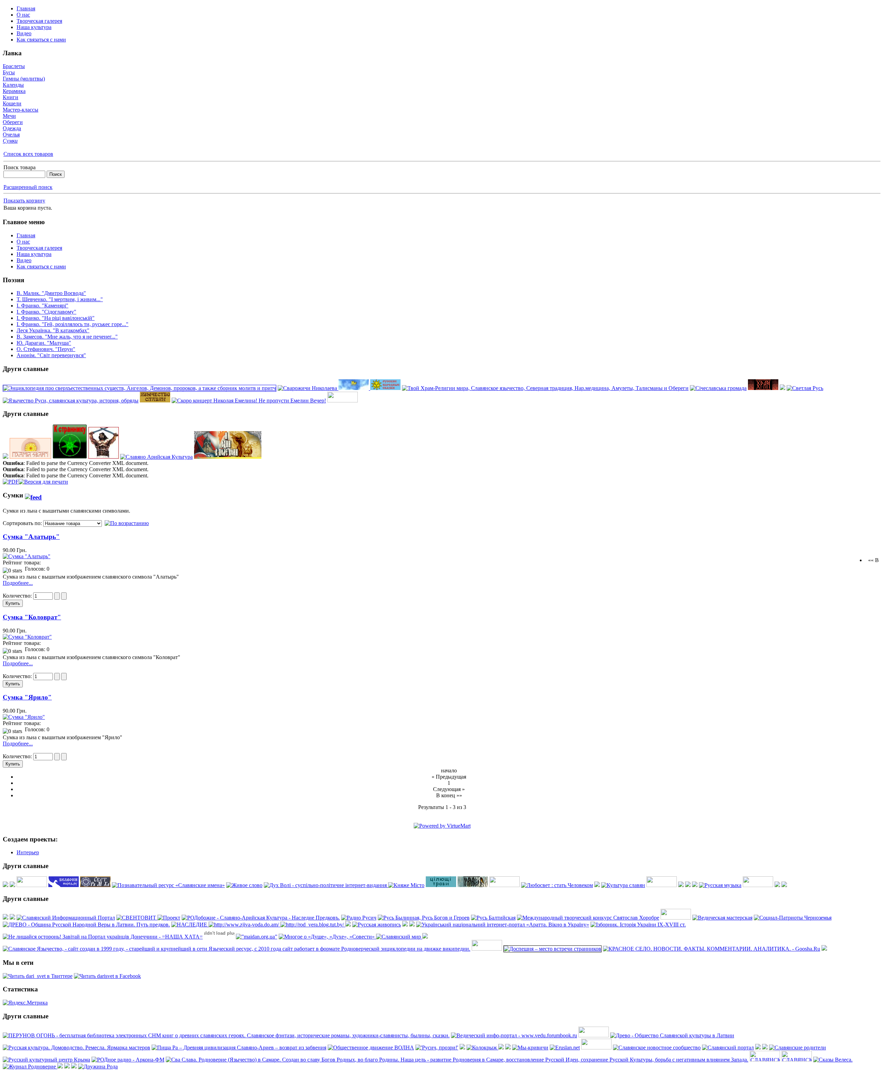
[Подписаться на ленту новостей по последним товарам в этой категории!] (33, 495)
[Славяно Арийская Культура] (156, 457)
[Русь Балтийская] (493, 918)
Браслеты (14, 66)
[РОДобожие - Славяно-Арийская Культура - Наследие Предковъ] (261, 918)
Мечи (9, 116)
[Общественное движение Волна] (371, 1047)
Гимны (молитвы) (24, 79)
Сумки (10, 141)
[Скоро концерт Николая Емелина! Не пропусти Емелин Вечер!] (249, 400)
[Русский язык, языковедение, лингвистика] (244, 885)
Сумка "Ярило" (27, 697)
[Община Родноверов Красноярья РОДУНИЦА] (765, 1047)
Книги (10, 97)
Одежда (12, 128)
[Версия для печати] (43, 480)
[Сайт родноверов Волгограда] (565, 1047)
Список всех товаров (28, 154)
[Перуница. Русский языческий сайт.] (782, 388)
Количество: (18, 596)
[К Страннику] (69, 457)
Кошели (12, 103)
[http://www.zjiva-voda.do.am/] (244, 924)
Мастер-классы (20, 110)
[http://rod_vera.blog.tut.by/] (312, 924)
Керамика (14, 91)
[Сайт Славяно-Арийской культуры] (482, 1047)
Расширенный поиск (27, 187)
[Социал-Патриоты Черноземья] (793, 918)
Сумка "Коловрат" (32, 617)
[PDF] (11, 480)
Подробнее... (18, 583)
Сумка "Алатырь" (31, 536)
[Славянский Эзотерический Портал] (12, 885)
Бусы (9, 72)
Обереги (13, 122)
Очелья (11, 134)
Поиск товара (19, 167)
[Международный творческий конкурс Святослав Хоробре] (588, 918)
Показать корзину (24, 200)
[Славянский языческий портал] (405, 924)
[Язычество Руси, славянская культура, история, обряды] (70, 400)
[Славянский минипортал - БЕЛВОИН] (63, 885)
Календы (13, 85)
